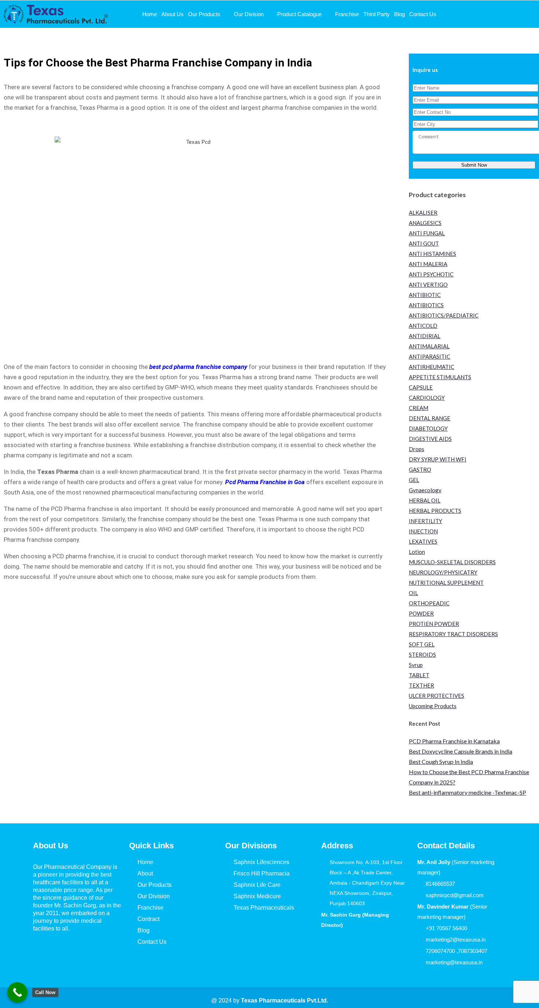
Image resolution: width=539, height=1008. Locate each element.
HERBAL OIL (424, 500)
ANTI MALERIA (428, 264)
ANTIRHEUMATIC (431, 366)
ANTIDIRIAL (424, 336)
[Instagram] (85, 949)
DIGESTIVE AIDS (430, 438)
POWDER (421, 613)
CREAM (418, 408)
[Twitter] (63, 949)
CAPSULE (421, 387)
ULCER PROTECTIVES (436, 695)
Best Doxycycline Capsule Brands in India (460, 751)
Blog (399, 14)
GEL (414, 479)
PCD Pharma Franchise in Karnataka (454, 740)
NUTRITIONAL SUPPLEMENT (446, 582)
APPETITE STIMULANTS (440, 377)
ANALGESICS (425, 223)
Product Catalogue (299, 14)
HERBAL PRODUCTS (435, 510)
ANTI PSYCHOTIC (431, 274)
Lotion (417, 551)
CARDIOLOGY (427, 397)
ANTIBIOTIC (425, 294)
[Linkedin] (106, 949)
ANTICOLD (423, 325)
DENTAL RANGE (429, 418)
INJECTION (423, 531)
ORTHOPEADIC (429, 603)
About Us (172, 14)
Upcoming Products (432, 706)
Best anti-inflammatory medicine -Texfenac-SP (467, 792)
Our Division (249, 14)
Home (149, 14)
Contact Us (422, 14)
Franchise (347, 14)
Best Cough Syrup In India (441, 761)
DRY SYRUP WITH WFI (437, 459)
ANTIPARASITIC (429, 356)
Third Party (376, 14)
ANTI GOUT (424, 243)
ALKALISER (423, 212)
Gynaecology (425, 490)
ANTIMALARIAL (429, 346)
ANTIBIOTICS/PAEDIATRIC (443, 315)
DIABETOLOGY (428, 428)
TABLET (419, 675)
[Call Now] (17, 992)
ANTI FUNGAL (427, 233)
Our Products (204, 14)
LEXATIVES (423, 541)
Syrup (416, 664)
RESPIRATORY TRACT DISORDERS (453, 634)
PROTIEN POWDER (434, 623)
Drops (416, 449)
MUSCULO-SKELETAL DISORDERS (452, 562)
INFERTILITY (425, 521)
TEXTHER (421, 685)
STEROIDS (422, 654)
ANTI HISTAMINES (432, 253)
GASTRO (420, 469)
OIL (413, 593)
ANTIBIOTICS (426, 305)
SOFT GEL (421, 644)
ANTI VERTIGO (428, 284)
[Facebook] (42, 949)
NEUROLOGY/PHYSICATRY (443, 572)
